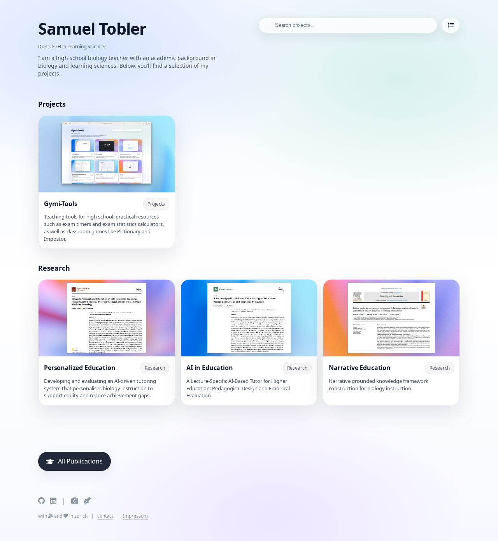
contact (105, 516)
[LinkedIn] (53, 500)
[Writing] (87, 500)
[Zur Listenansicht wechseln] (450, 25)
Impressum (135, 516)
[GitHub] (41, 500)
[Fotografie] (74, 500)
